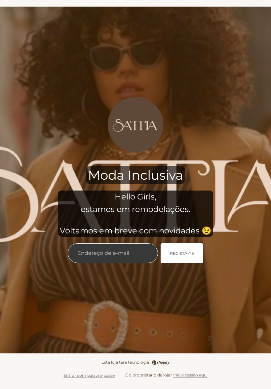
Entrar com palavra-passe (89, 375)
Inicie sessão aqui (190, 375)
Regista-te (182, 253)
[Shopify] (161, 362)
